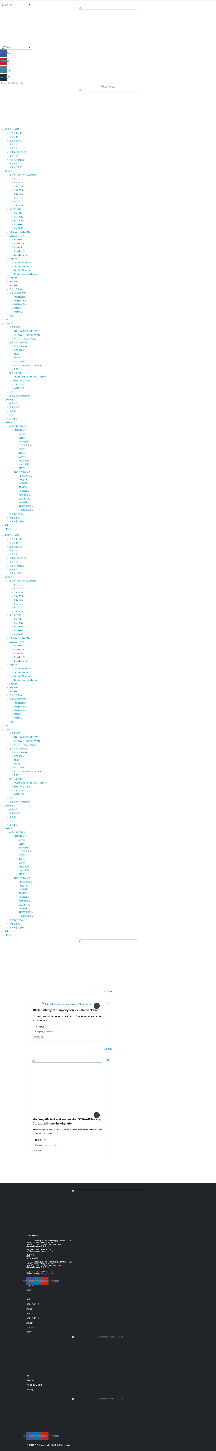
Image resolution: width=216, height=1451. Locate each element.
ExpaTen (18, 239)
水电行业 (13, 144)
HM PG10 (18, 217)
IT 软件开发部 (25, 445)
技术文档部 (24, 464)
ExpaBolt (18, 247)
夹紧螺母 (18, 312)
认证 (11, 415)
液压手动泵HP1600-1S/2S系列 (28, 331)
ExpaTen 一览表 (16, 236)
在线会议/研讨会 (32, 1304)
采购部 (22, 449)
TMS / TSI (19, 384)
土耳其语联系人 (26, 510)
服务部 (22, 468)
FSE (16, 369)
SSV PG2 (18, 182)
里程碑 (12, 411)
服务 (7, 525)
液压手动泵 (14, 327)
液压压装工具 (15, 289)
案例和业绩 (14, 407)
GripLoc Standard (22, 262)
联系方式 (9, 422)
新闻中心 (13, 418)
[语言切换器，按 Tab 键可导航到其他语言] (16, 5)
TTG (7, 319)
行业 (28, 1376)
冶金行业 (13, 156)
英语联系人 (24, 487)
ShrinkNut (14, 285)
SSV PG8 (18, 205)
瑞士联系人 (14, 517)
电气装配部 (24, 460)
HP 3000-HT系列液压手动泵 (27, 335)
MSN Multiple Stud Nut (19, 232)
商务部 (22, 453)
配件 (11, 392)
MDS (16, 354)
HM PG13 (18, 228)
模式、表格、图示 (22, 380)
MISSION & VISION (34, 1385)
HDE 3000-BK (20, 346)
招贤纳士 (9, 529)
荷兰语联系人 (25, 495)
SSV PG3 (18, 186)
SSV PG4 (18, 190)
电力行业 (13, 148)
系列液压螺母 (15, 209)
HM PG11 (18, 220)
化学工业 (13, 163)
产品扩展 (9, 323)
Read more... (39, 1037)
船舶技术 (13, 137)
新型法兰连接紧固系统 (19, 396)
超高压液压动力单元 (18, 342)
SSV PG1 (18, 179)
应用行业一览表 (12, 129)
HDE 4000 (19, 350)
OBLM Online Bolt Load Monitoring (30, 377)
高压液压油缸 (20, 297)
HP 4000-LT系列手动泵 (25, 338)
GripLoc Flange (21, 266)
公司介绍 (9, 399)
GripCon (13, 278)
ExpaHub (13, 281)
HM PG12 (18, 224)
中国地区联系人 (16, 514)
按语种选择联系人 (22, 472)
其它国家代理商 (16, 521)
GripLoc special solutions (25, 274)
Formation (48, 1032)
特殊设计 (18, 308)
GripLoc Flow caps (22, 270)
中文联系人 (24, 479)
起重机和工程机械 (17, 152)
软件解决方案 (15, 373)
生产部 (22, 457)
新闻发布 (30, 1309)
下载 (11, 316)
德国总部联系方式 (17, 426)
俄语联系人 (24, 502)
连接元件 (9, 171)
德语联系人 (24, 483)
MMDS (17, 358)
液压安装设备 (20, 300)
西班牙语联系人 (26, 506)
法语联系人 (24, 491)
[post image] (67, 1004)
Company (39, 1032)
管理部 (22, 434)
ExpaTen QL (20, 251)
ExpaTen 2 (19, 243)
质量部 (22, 438)
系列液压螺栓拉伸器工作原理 (22, 175)
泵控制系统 (19, 388)
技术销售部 (24, 441)
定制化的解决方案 (17, 293)
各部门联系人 (20, 430)
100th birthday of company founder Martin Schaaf (65, 1010)
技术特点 (13, 403)
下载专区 (30, 1390)
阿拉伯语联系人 (26, 476)
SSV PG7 (18, 201)
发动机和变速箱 (16, 159)
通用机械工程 (15, 140)
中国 (54, 1145)
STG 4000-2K (20, 361)
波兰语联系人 (25, 498)
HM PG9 (18, 213)
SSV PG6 (18, 198)
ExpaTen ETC (20, 255)
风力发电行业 (15, 133)
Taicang (47, 1145)
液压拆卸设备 (20, 304)
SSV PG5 (18, 194)
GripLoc (13, 259)
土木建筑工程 (15, 167)
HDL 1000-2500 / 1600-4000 (27, 365)
